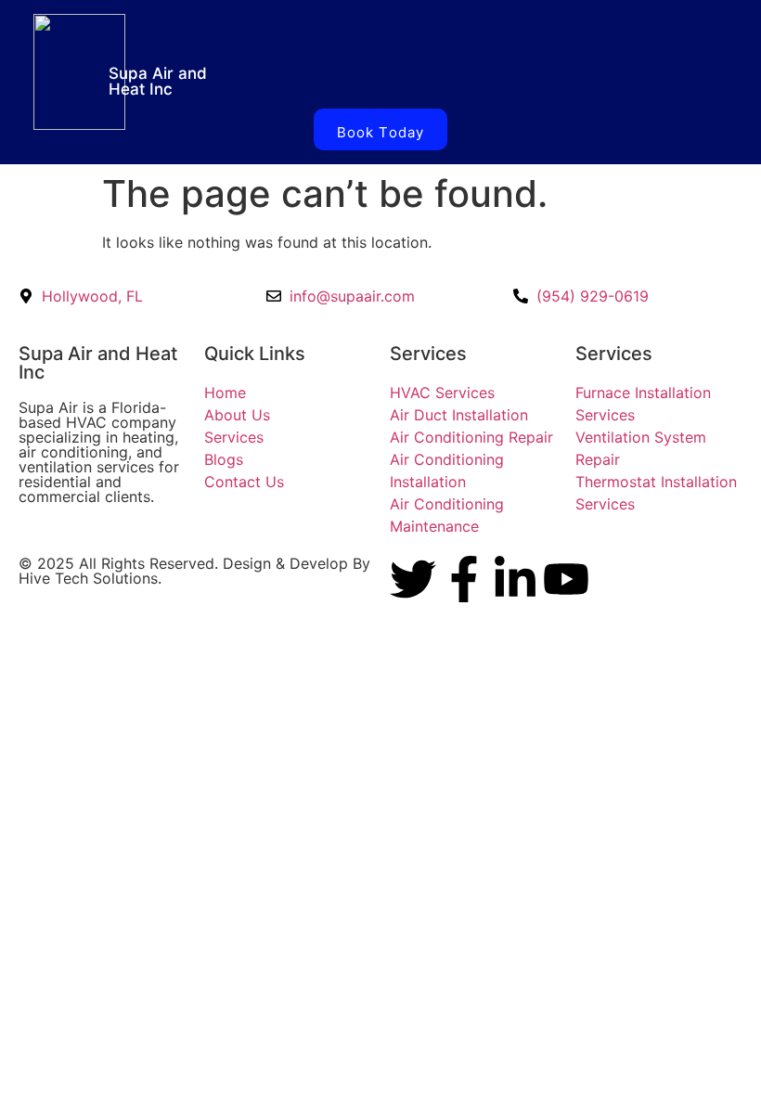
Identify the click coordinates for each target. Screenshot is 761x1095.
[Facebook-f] (464, 579)
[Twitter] (413, 579)
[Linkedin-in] (515, 579)
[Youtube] (566, 579)
